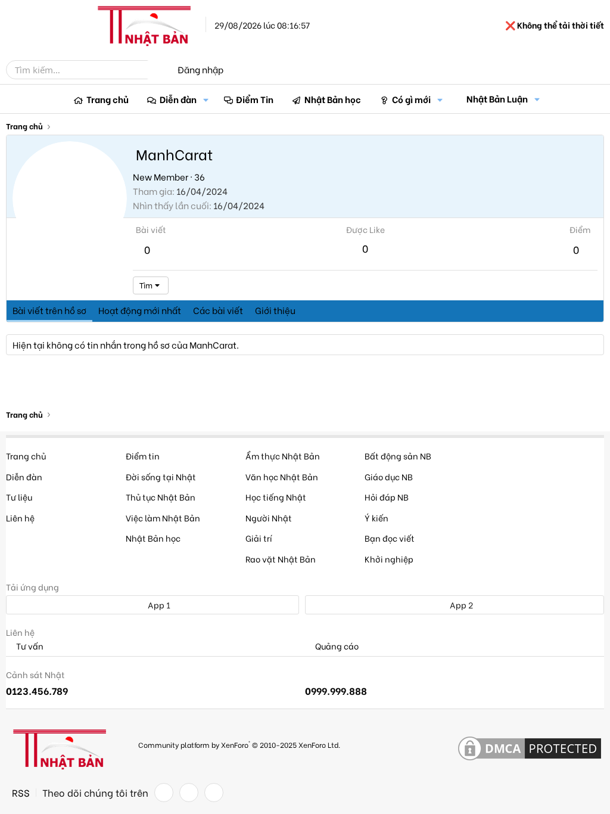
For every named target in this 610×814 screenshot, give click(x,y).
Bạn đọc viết (390, 538)
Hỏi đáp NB (387, 496)
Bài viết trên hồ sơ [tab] (49, 309)
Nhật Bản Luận (497, 98)
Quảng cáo (336, 646)
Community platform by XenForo (239, 744)
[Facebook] (163, 792)
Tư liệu (19, 496)
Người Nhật (268, 517)
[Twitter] (188, 792)
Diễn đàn (178, 98)
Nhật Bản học (332, 98)
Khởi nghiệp (389, 558)
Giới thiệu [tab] (275, 309)
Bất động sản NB (398, 455)
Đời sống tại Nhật (161, 476)
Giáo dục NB (389, 476)
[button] (206, 99)
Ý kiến (376, 517)
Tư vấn (28, 646)
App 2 (460, 604)
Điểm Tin (254, 98)
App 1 (158, 604)
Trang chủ (107, 98)
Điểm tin (143, 455)
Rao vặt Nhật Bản (280, 558)
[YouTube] (213, 792)
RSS (21, 792)
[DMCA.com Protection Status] (529, 749)
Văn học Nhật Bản (281, 476)
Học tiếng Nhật (275, 496)
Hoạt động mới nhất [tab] (139, 309)
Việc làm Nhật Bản (163, 517)
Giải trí (258, 538)
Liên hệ (20, 517)
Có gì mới (411, 98)
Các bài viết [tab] (218, 309)
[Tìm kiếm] (156, 69)
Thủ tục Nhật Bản (160, 496)
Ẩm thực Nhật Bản (282, 455)
